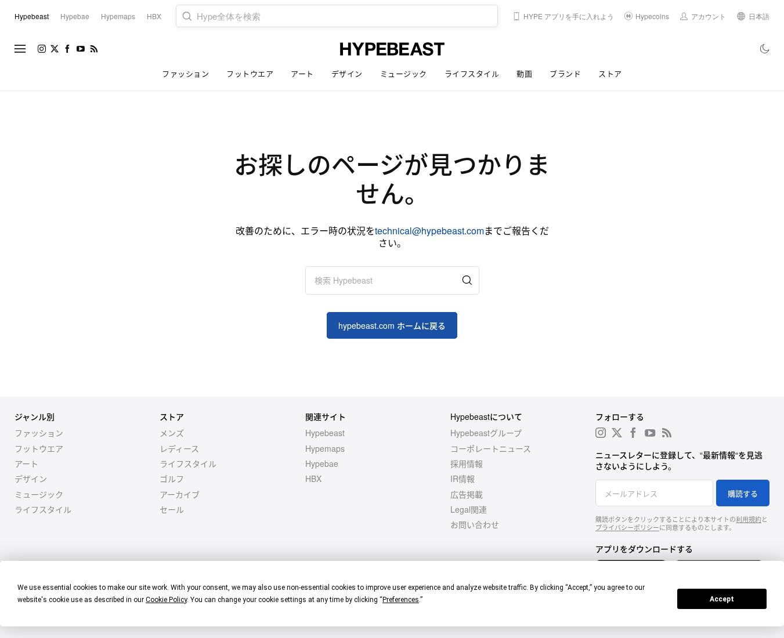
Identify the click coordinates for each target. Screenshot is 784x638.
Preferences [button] (400, 600)
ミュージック (403, 73)
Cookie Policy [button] (166, 600)
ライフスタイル (472, 73)
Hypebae (321, 463)
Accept (722, 599)
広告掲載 (466, 494)
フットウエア (249, 73)
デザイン (347, 73)
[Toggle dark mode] (765, 49)
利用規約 (748, 519)
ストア (610, 73)
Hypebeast (325, 432)
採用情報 (466, 463)
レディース (179, 448)
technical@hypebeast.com (429, 230)
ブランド (565, 73)
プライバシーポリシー (627, 527)
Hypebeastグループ (486, 432)
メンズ (172, 432)
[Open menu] (20, 49)
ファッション (185, 73)
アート (302, 73)
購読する (743, 493)
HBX (313, 478)
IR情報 (462, 478)
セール (172, 509)
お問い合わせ (474, 524)
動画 (524, 73)
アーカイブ (180, 494)
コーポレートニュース (490, 448)
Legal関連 (468, 509)
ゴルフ (172, 478)
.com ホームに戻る (392, 325)
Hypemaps (325, 448)
